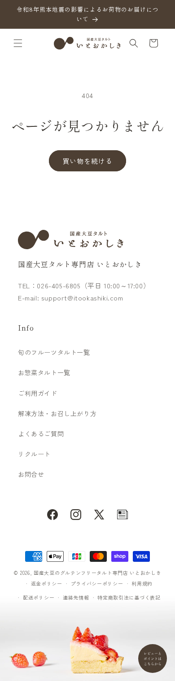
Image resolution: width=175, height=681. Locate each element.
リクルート (34, 453)
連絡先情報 (76, 597)
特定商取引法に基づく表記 (128, 597)
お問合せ (31, 474)
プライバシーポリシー (97, 583)
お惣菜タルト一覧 (44, 372)
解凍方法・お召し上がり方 (57, 413)
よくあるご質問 (41, 433)
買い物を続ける (87, 161)
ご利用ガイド (37, 393)
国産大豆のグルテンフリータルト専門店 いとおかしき (98, 572)
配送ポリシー (38, 597)
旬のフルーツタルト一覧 (54, 352)
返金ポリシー (46, 583)
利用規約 (142, 583)
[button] (18, 43)
